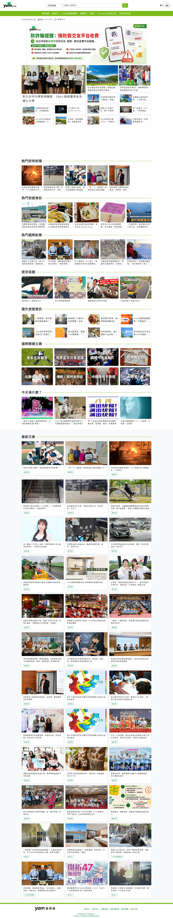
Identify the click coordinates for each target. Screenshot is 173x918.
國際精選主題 (32, 344)
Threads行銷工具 (107, 13)
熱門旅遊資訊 (32, 198)
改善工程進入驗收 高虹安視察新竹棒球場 (40, 468)
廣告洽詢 (134, 909)
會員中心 (95, 909)
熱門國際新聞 (32, 235)
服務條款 (104, 909)
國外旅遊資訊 (32, 309)
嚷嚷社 (83, 13)
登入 (162, 5)
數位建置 (125, 909)
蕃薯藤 (9, 5)
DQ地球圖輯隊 (69, 13)
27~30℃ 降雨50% (55, 19)
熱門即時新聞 (32, 161)
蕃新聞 (45, 13)
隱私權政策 (114, 909)
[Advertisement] (82, 142)
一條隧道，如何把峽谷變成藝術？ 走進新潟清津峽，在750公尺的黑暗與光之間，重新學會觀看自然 (42, 852)
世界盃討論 (125, 13)
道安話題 (28, 272)
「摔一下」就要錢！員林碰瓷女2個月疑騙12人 (86, 468)
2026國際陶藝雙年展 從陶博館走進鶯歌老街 (85, 582)
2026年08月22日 (29, 19)
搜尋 (92, 13)
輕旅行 (55, 13)
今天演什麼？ (32, 392)
